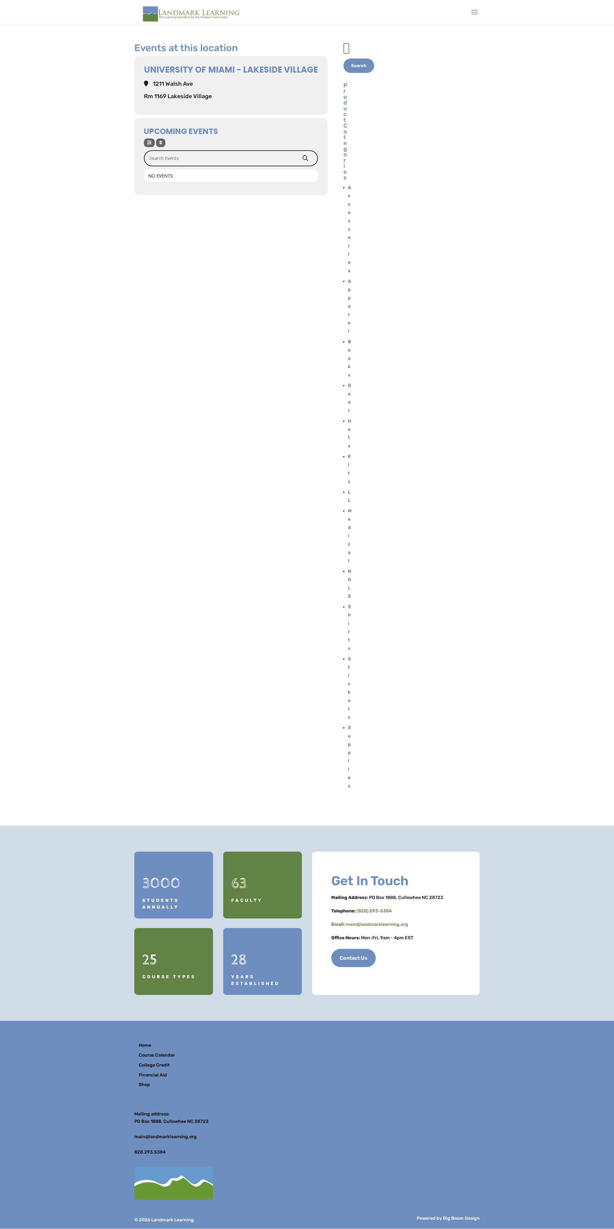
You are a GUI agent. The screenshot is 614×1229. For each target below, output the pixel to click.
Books (349, 358)
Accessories (349, 229)
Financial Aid (153, 1075)
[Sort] (160, 142)
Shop (144, 1084)
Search (358, 65)
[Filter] (149, 142)
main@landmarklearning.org (377, 924)
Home (145, 1045)
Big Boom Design (461, 1218)
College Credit (154, 1065)
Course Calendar (157, 1055)
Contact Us (353, 958)
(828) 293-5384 (374, 911)
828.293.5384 (150, 1152)
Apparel (349, 306)
